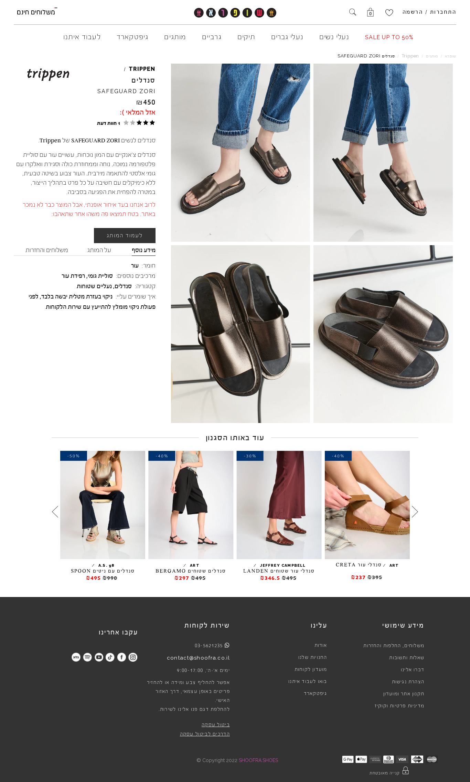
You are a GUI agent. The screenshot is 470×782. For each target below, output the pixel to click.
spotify (88, 657)
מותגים (432, 56)
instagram (133, 657)
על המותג (99, 250)
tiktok (110, 657)
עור (135, 265)
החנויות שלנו (312, 657)
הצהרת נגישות (408, 682)
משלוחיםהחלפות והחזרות (393, 646)
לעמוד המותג (125, 235)
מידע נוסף (144, 250)
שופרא (450, 56)
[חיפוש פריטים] (353, 13)
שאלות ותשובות (406, 658)
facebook (122, 657)
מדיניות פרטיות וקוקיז (399, 706)
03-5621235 (209, 645)
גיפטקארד (315, 693)
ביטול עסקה (216, 725)
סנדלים (123, 286)
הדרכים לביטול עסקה (205, 734)
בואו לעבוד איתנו (307, 681)
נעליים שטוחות (94, 286)
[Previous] (415, 511)
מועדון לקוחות (311, 669)
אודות (320, 645)
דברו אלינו (412, 670)
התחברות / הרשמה (430, 12)
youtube (99, 657)
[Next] (55, 511)
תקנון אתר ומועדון (403, 694)
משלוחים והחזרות (46, 250)
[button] (125, 123)
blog (76, 657)
